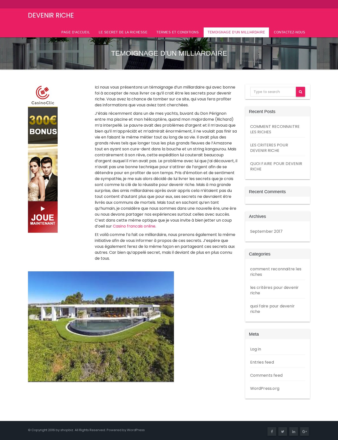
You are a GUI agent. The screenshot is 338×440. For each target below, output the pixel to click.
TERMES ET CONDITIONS (177, 32)
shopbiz (66, 430)
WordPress (136, 430)
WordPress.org (265, 388)
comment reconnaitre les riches (276, 271)
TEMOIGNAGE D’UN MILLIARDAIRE (236, 32)
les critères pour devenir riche (274, 290)
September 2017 (266, 231)
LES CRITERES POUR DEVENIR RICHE (269, 147)
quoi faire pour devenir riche (272, 308)
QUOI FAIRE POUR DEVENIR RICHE (276, 166)
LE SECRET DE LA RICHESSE (123, 32)
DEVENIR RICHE (51, 15)
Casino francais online (134, 226)
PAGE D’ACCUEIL (75, 32)
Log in (255, 349)
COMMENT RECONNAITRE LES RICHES (275, 129)
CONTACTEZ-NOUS (289, 32)
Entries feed (262, 362)
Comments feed (266, 375)
